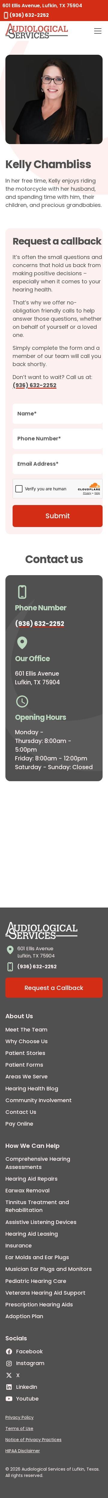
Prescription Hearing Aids (39, 1304)
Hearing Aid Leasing (31, 1234)
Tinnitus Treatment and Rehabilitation (37, 1206)
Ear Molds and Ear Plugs (37, 1257)
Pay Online (19, 1123)
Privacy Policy (19, 1417)
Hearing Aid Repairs (31, 1178)
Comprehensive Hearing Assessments (37, 1162)
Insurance (18, 1245)
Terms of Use (19, 1429)
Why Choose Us (26, 1041)
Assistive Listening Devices (40, 1222)
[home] (36, 30)
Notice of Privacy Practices (33, 1440)
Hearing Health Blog (31, 1088)
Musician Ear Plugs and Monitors (48, 1269)
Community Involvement (38, 1100)
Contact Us (20, 1112)
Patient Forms (24, 1064)
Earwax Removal (27, 1190)
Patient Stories (25, 1053)
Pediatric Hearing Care (35, 1281)
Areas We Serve (26, 1076)
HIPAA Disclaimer (22, 1451)
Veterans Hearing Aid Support (45, 1292)
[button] (97, 31)
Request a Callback (54, 988)
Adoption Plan (24, 1316)
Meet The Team (26, 1029)
